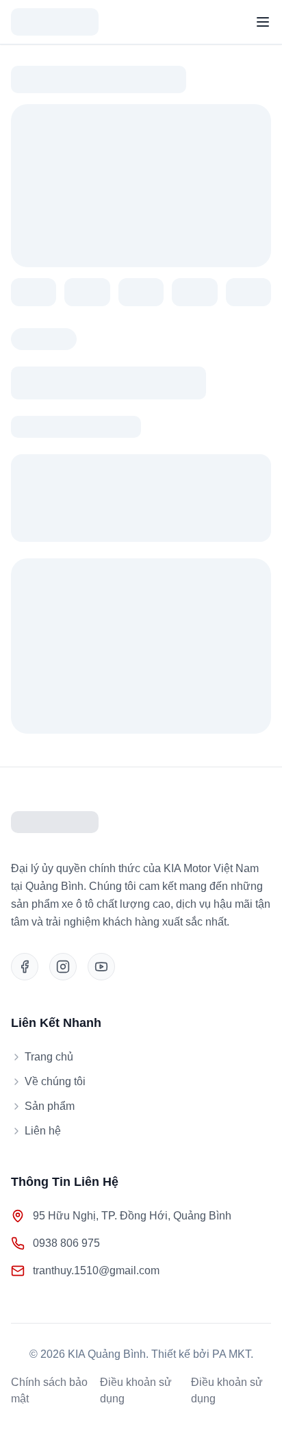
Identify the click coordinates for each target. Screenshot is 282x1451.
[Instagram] (63, 966)
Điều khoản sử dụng (136, 1390)
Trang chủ (49, 1057)
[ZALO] (248, 1372)
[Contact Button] (248, 1417)
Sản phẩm (50, 1106)
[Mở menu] (263, 22)
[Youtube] (101, 966)
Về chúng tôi (55, 1081)
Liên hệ (43, 1131)
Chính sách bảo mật (49, 1390)
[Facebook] (24, 966)
